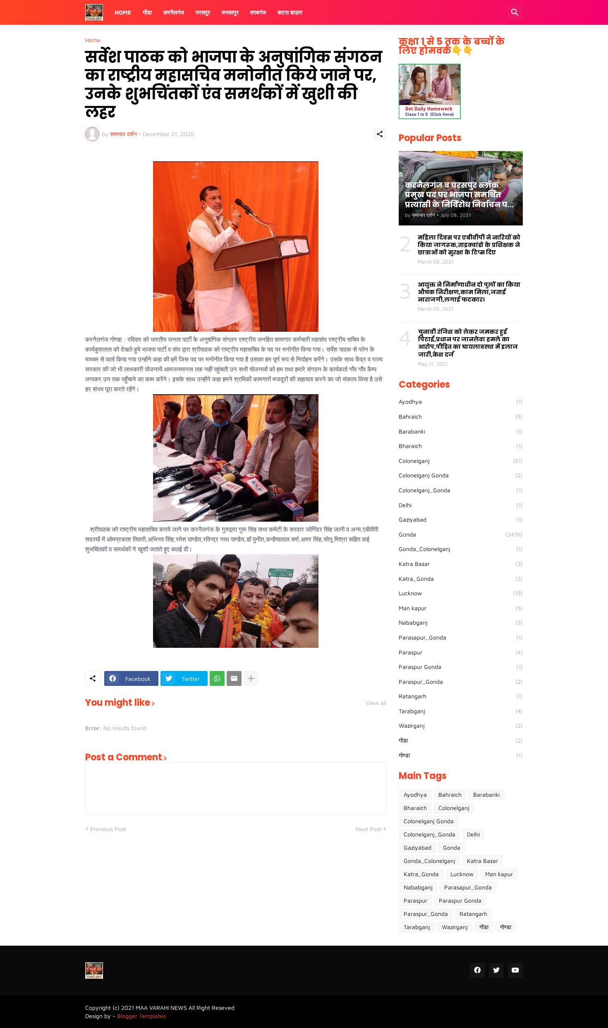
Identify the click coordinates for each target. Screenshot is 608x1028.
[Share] (379, 134)
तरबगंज (258, 12)
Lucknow (461, 593)
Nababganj (461, 622)
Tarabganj (461, 710)
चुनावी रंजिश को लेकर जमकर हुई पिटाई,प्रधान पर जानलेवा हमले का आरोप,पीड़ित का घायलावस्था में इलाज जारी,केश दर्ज (468, 343)
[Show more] (251, 678)
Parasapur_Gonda (461, 637)
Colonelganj (461, 460)
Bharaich (461, 445)
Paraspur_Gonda (461, 681)
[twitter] (496, 970)
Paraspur (461, 652)
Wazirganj (461, 725)
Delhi (461, 504)
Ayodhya (461, 401)
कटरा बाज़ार (290, 12)
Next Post (368, 828)
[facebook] (477, 970)
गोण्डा (461, 755)
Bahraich (461, 416)
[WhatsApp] (217, 678)
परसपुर (203, 12)
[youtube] (515, 970)
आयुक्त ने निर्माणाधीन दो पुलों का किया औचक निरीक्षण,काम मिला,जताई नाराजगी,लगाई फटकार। (469, 292)
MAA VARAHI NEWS (161, 1007)
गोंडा (147, 12)
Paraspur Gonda (461, 666)
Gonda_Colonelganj (461, 548)
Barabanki (461, 431)
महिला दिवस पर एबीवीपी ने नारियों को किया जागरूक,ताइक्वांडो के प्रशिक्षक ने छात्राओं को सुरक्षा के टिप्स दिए (469, 245)
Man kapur (461, 607)
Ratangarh (461, 696)
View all (376, 703)
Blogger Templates (141, 1015)
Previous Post (108, 828)
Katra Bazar (461, 563)
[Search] (515, 12)
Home (123, 12)
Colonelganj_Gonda (461, 490)
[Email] (234, 678)
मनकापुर (230, 12)
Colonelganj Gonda (461, 475)
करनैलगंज (173, 12)
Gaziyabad (461, 519)
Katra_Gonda (461, 578)
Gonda (461, 534)
